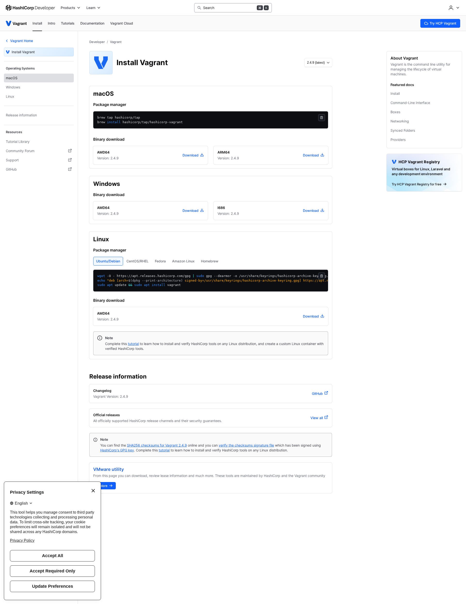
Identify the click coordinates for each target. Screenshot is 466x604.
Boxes (395, 112)
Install (395, 93)
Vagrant (116, 42)
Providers (398, 140)
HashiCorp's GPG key (117, 450)
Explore (102, 486)
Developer (97, 42)
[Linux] (114, 239)
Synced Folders (403, 130)
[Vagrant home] (16, 23)
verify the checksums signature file (246, 445)
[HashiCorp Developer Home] (30, 8)
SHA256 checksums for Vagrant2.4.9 (157, 445)
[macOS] (119, 94)
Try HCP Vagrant (443, 23)
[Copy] (321, 117)
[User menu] (453, 7)
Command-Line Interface (410, 103)
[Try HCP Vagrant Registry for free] (424, 172)
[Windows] (125, 184)
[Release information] (151, 377)
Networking (400, 121)
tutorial (133, 344)
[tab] (108, 261)
